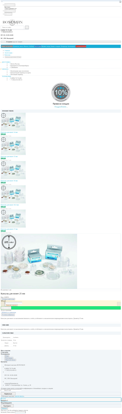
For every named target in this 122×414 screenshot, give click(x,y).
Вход (6, 356)
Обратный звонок (10, 360)
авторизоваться (20, 412)
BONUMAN (19, 396)
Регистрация (8, 358)
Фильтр (3, 398)
